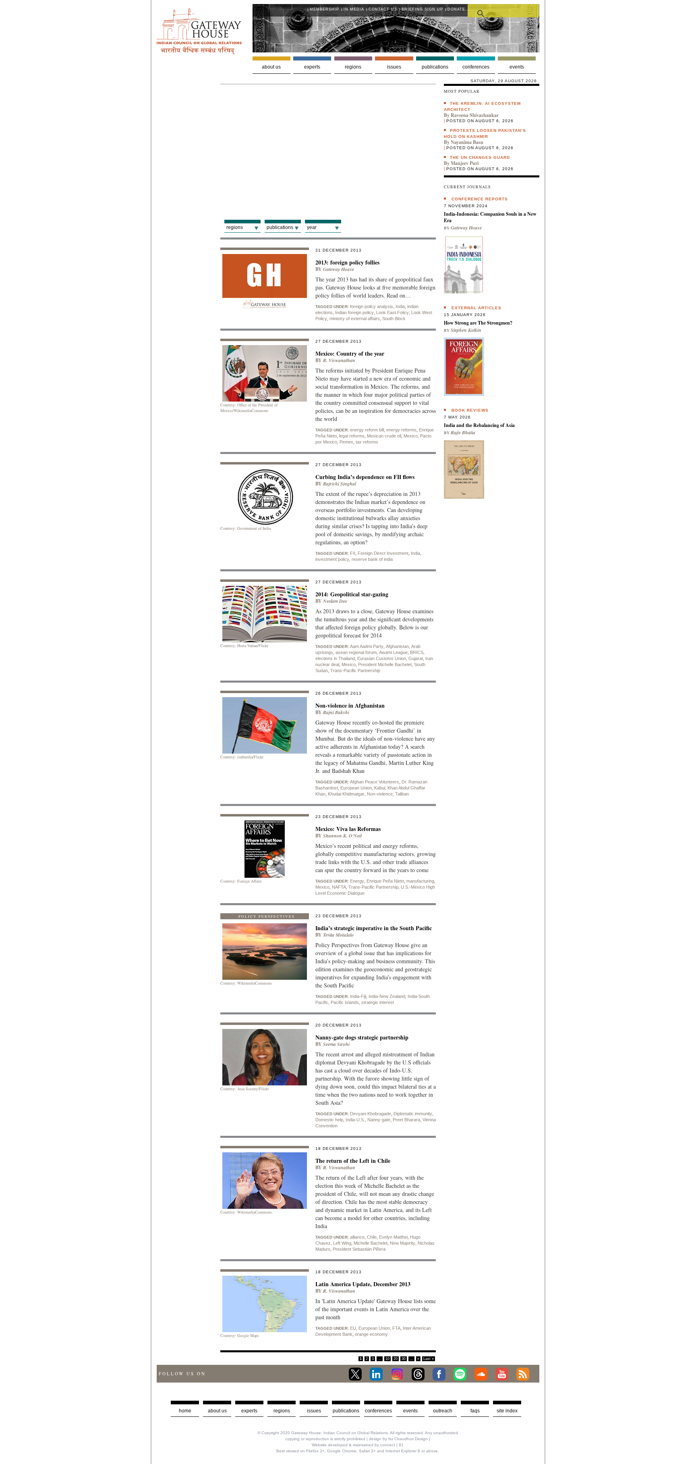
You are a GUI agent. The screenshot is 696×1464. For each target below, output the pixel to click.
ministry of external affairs (354, 318)
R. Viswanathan (339, 360)
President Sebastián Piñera (359, 1249)
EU (353, 1328)
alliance (357, 1237)
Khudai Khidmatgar (346, 793)
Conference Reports (480, 199)
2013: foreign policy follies (347, 262)
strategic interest (377, 1002)
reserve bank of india (372, 559)
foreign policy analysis (371, 306)
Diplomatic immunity (413, 1113)
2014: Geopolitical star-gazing (351, 594)
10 (387, 1359)
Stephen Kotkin (466, 330)
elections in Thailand (335, 658)
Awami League (393, 652)
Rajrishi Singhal (339, 483)
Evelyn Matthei (393, 1237)
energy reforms (401, 429)
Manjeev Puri (464, 163)
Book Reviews (470, 410)
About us (271, 67)
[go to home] (199, 52)
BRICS (416, 652)
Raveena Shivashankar (475, 115)
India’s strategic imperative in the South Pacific (373, 928)
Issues (394, 67)
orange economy (371, 1334)
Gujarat (415, 658)
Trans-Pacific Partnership (355, 670)
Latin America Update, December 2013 (362, 1284)
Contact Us (383, 9)
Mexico (411, 435)
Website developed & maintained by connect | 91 (358, 1445)
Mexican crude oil (384, 435)
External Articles (476, 308)
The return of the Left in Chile (352, 1160)
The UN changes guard (480, 157)
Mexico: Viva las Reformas (348, 828)
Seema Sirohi (336, 1044)
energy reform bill (367, 429)
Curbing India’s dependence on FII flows (364, 476)
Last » (428, 1359)
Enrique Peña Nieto (385, 881)
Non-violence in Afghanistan (350, 705)
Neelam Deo (335, 601)
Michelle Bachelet (370, 1243)
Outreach (442, 1411)
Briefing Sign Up (422, 9)
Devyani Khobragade (370, 1113)
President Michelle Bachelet (385, 664)
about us (217, 1411)
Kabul (379, 787)
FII (352, 553)
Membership (324, 9)
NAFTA (339, 887)
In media (354, 9)
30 (404, 1359)
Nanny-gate (378, 1119)
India (400, 306)
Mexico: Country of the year (349, 353)
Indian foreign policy (354, 312)
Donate (456, 9)
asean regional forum (356, 652)
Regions (353, 67)
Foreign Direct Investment (383, 553)
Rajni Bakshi (336, 712)
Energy (357, 881)
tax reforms (367, 441)
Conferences (475, 67)
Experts (312, 67)
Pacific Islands (345, 1002)
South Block (394, 318)
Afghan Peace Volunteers (374, 781)
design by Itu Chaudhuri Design (398, 1439)
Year (312, 227)
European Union (356, 787)
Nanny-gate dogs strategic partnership (361, 1037)
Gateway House (338, 269)
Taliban (402, 793)
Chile (372, 1237)
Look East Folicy (392, 312)
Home (185, 1411)
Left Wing (342, 1243)
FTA (396, 1328)
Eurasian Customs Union (381, 658)
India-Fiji (358, 996)
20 (396, 1359)
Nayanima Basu (467, 142)
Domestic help (329, 1119)
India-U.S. (355, 1119)
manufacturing (420, 881)
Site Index (507, 1411)
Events (517, 67)
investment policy (332, 559)
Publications (435, 67)
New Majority (402, 1243)
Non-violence (380, 793)
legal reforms (352, 435)
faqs (475, 1411)
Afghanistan (397, 646)
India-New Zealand (387, 996)
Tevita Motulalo (338, 934)
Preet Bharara (406, 1119)
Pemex (346, 441)
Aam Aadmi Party (366, 646)
